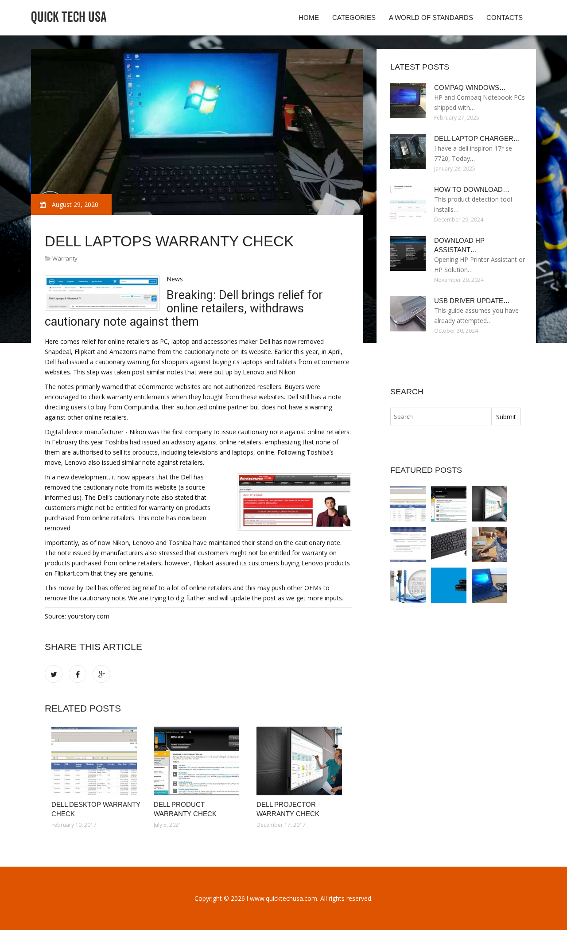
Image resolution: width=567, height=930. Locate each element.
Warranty (65, 258)
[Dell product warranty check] (198, 761)
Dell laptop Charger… (477, 138)
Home (309, 17)
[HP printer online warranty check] (448, 585)
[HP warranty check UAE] (408, 585)
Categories (354, 17)
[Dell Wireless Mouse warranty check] (448, 544)
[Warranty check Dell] (489, 585)
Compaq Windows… (470, 87)
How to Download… (471, 189)
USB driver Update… (472, 300)
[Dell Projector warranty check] (301, 761)
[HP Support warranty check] (408, 544)
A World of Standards (431, 17)
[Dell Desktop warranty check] (95, 761)
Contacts (504, 17)
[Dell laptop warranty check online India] (489, 544)
